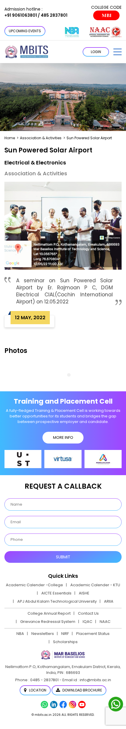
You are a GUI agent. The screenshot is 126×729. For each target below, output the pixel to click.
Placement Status (93, 633)
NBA (20, 633)
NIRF (65, 633)
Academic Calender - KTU (95, 585)
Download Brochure (82, 690)
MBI (106, 15)
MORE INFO (63, 437)
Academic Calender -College (34, 585)
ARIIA (108, 601)
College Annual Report (49, 613)
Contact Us (88, 613)
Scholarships (65, 642)
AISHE (84, 593)
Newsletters (42, 633)
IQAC (87, 621)
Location (37, 690)
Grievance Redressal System (47, 621)
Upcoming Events (25, 30)
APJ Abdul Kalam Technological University (57, 601)
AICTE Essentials (56, 593)
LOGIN (96, 51)
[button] (117, 52)
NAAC (105, 621)
